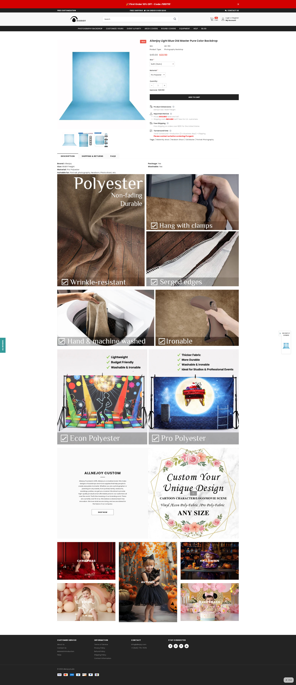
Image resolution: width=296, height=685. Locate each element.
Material (154, 70)
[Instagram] (176, 646)
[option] (101, 84)
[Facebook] (170, 646)
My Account (231, 20)
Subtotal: (154, 90)
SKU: (151, 46)
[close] (238, 4)
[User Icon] (223, 19)
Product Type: (155, 49)
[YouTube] (187, 646)
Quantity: (154, 81)
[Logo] (78, 19)
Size (152, 60)
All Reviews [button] (3, 345)
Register (235, 18)
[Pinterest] (181, 646)
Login (228, 18)
